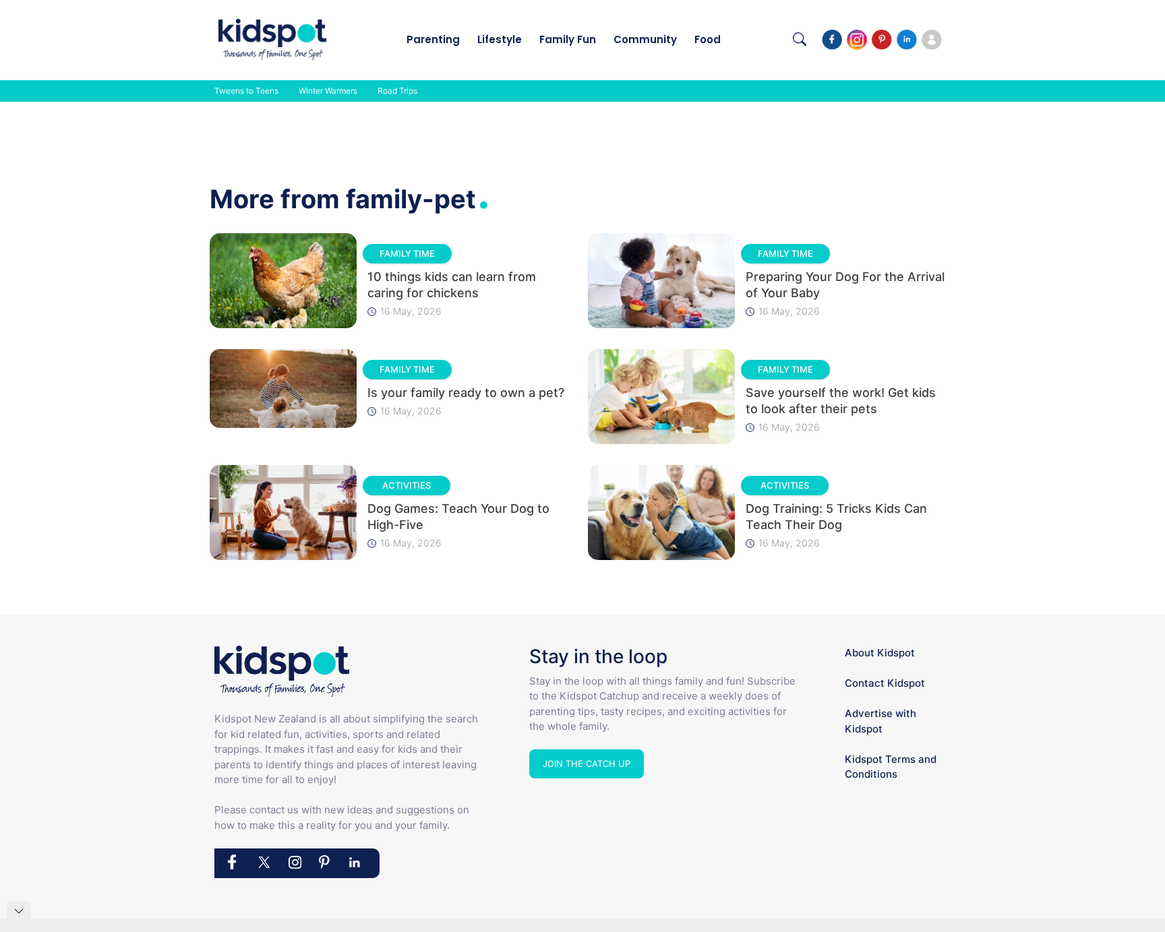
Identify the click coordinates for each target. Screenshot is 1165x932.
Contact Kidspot (885, 683)
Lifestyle (499, 39)
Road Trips (397, 91)
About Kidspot (880, 652)
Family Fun (567, 39)
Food (707, 39)
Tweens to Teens (246, 91)
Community (645, 39)
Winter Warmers (328, 91)
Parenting (433, 39)
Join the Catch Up (586, 763)
